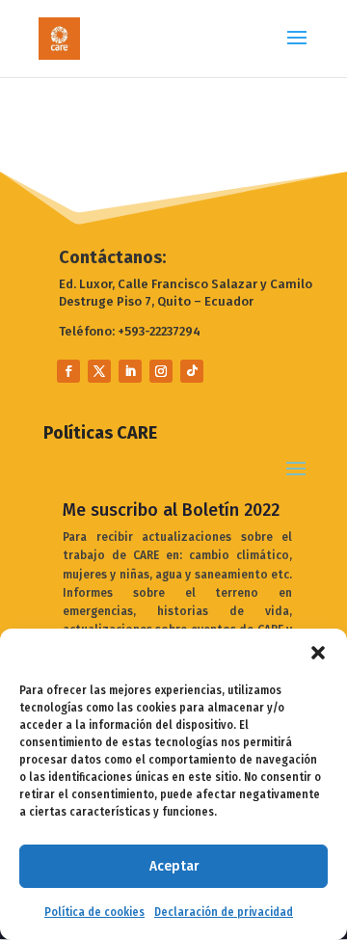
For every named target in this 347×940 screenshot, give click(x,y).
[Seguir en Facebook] (68, 371)
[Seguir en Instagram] (161, 371)
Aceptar (174, 865)
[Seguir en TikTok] (191, 371)
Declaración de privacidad (223, 912)
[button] (318, 652)
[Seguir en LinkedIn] (130, 371)
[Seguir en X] (99, 371)
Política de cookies (94, 912)
